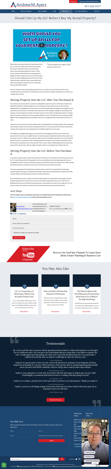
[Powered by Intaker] (98, 465)
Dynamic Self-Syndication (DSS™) (81, 466)
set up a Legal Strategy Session (22, 197)
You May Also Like (55, 269)
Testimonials (55, 343)
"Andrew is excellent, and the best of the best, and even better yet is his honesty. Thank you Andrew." (55, 381)
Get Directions (79, 446)
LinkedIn (62, 208)
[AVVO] (76, 459)
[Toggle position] (103, 421)
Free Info (65, 11)
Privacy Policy (71, 464)
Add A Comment (19, 237)
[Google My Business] (79, 459)
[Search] (62, 459)
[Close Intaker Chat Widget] (106, 421)
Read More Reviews (55, 400)
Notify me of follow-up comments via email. (26, 232)
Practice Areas (26, 11)
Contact (97, 11)
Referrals (73, 1)
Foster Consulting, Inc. (37, 466)
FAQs (54, 11)
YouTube (69, 208)
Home (13, 11)
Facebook (53, 208)
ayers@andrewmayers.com (24, 208)
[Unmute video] (84, 421)
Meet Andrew (42, 11)
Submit (51, 440)
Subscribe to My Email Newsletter (89, 1)
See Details (77, 444)
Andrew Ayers (20, 206)
